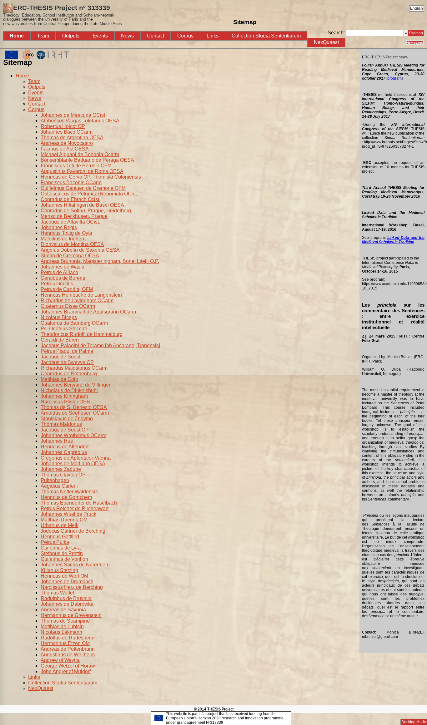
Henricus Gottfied (60, 536)
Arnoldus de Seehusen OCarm (75, 413)
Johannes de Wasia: (63, 266)
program (394, 78)
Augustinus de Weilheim (68, 654)
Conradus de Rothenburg (69, 373)
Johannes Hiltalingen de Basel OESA (82, 205)
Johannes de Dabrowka (67, 604)
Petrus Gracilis (57, 283)
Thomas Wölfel (57, 592)
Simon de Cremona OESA (70, 255)
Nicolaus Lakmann (61, 632)
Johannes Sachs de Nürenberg (75, 564)
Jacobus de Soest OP (65, 429)
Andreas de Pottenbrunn (68, 649)
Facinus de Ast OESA (65, 148)
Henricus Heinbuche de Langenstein (81, 295)
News (127, 35)
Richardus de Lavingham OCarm (77, 300)
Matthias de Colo (59, 379)
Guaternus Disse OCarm (68, 306)
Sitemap (416, 33)
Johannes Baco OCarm (67, 132)
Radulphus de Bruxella (66, 598)
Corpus (185, 35)
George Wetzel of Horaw (68, 665)
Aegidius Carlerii (59, 486)
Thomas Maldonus (61, 424)
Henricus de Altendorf (64, 446)
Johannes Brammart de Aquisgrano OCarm (88, 311)
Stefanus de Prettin (62, 553)
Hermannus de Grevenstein (71, 615)
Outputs (70, 35)
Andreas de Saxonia (63, 609)
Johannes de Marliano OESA (73, 463)
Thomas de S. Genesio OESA (74, 407)
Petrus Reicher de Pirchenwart (74, 508)
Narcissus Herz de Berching (72, 587)
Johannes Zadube (61, 469)
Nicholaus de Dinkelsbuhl (69, 390)
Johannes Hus (57, 441)
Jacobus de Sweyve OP (67, 362)
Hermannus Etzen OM (65, 643)
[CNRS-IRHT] (52, 59)
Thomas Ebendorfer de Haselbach (79, 503)
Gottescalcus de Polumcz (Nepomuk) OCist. (89, 193)
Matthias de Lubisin (62, 626)
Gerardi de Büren (60, 340)
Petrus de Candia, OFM (67, 289)
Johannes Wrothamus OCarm (73, 435)
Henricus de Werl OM (64, 576)
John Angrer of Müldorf (66, 671)
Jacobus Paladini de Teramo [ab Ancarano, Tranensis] (100, 345)
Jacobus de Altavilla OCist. (70, 221)
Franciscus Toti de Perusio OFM (76, 165)
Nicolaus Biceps (59, 317)
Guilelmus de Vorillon (64, 559)
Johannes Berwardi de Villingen (76, 384)
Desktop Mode (413, 722)
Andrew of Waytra (60, 660)
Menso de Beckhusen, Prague (74, 216)
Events (100, 35)
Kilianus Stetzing (59, 570)
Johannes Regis (59, 227)
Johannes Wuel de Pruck (68, 514)
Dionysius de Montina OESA (72, 244)
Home (17, 35)
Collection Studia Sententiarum (266, 35)
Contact (155, 35)
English (416, 8)
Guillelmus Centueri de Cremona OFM (83, 188)
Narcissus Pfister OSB (65, 401)
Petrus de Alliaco (59, 272)
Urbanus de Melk (59, 525)
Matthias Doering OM (64, 519)
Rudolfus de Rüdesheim (67, 637)
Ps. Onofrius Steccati (64, 328)
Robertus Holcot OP (63, 126)
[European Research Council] (19, 59)
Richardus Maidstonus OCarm (74, 368)
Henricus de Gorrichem (66, 497)
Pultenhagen (55, 480)
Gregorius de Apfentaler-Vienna (76, 458)
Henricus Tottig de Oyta (66, 233)
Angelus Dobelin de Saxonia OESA (80, 250)
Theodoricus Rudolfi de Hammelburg (82, 334)
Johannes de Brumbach (67, 581)
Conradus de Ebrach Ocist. (70, 199)
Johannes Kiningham (64, 396)
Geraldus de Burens (63, 278)
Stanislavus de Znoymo (67, 418)
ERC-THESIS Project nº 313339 (62, 15)
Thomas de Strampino (65, 621)
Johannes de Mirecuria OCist (73, 115)
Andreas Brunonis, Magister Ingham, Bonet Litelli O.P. (100, 261)
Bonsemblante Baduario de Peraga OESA (87, 160)
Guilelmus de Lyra (61, 547)
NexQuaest (326, 42)
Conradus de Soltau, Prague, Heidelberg (86, 210)
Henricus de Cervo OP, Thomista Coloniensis (91, 177)
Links (213, 35)
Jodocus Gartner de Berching (73, 531)
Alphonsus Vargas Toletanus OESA (80, 120)
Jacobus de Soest (60, 356)
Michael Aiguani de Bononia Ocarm (80, 154)
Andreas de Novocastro (67, 143)
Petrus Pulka (55, 542)
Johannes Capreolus (64, 452)
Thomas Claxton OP (63, 474)
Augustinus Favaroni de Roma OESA (82, 171)
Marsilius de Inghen (62, 238)
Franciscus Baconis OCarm (71, 182)
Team (43, 35)
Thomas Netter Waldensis (69, 491)
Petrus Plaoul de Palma (67, 351)
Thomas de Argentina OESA (72, 137)
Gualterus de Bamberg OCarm (74, 323)
